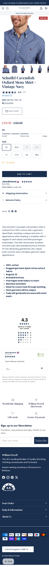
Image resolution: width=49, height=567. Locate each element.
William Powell (13, 556)
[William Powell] (24, 8)
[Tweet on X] (9, 211)
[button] (24, 488)
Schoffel (9, 103)
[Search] (8, 8)
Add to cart (24, 174)
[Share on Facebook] (12, 211)
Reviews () (7, 95)
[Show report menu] (42, 368)
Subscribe (41, 440)
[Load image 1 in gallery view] (24, 39)
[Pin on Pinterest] (16, 211)
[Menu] (3, 8)
